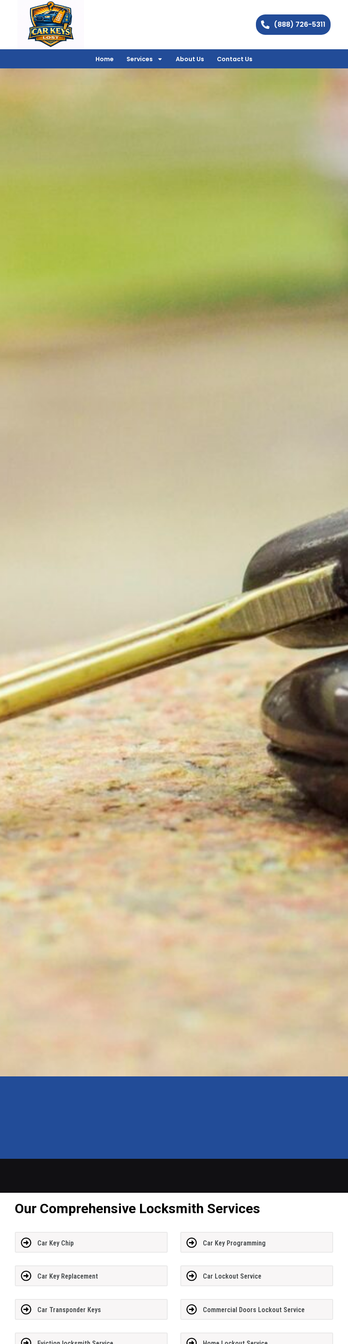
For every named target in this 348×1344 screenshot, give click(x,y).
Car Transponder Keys (69, 1310)
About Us (190, 59)
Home (104, 59)
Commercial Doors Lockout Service (254, 1310)
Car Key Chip (55, 1243)
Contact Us (235, 59)
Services (139, 59)
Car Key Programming (234, 1243)
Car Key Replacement (67, 1276)
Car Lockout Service (232, 1276)
